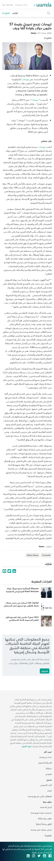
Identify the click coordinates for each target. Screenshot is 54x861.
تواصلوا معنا (7, 5)
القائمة (15, 13)
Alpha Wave (32, 555)
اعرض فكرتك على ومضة (41, 830)
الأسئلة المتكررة (45, 763)
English (6, 13)
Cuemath (46, 555)
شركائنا (49, 768)
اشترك (44, 671)
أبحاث (49, 791)
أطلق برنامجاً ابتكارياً (44, 824)
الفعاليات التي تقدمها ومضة (40, 796)
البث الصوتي (46, 785)
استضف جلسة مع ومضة (41, 813)
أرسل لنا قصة (46, 807)
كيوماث (42, 147)
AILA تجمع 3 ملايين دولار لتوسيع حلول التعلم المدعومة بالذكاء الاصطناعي (22, 618)
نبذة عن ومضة (21, 5)
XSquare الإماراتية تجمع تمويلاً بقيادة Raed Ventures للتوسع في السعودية (22, 589)
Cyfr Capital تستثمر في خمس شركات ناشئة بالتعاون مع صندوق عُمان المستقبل (21, 604)
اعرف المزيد (26, 746)
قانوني (49, 774)
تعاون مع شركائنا (45, 818)
